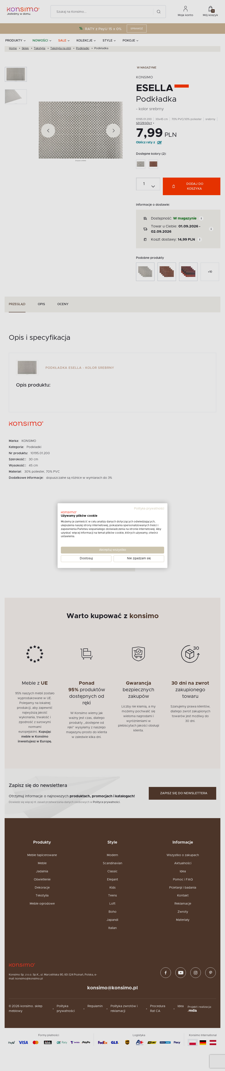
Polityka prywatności (149, 508)
